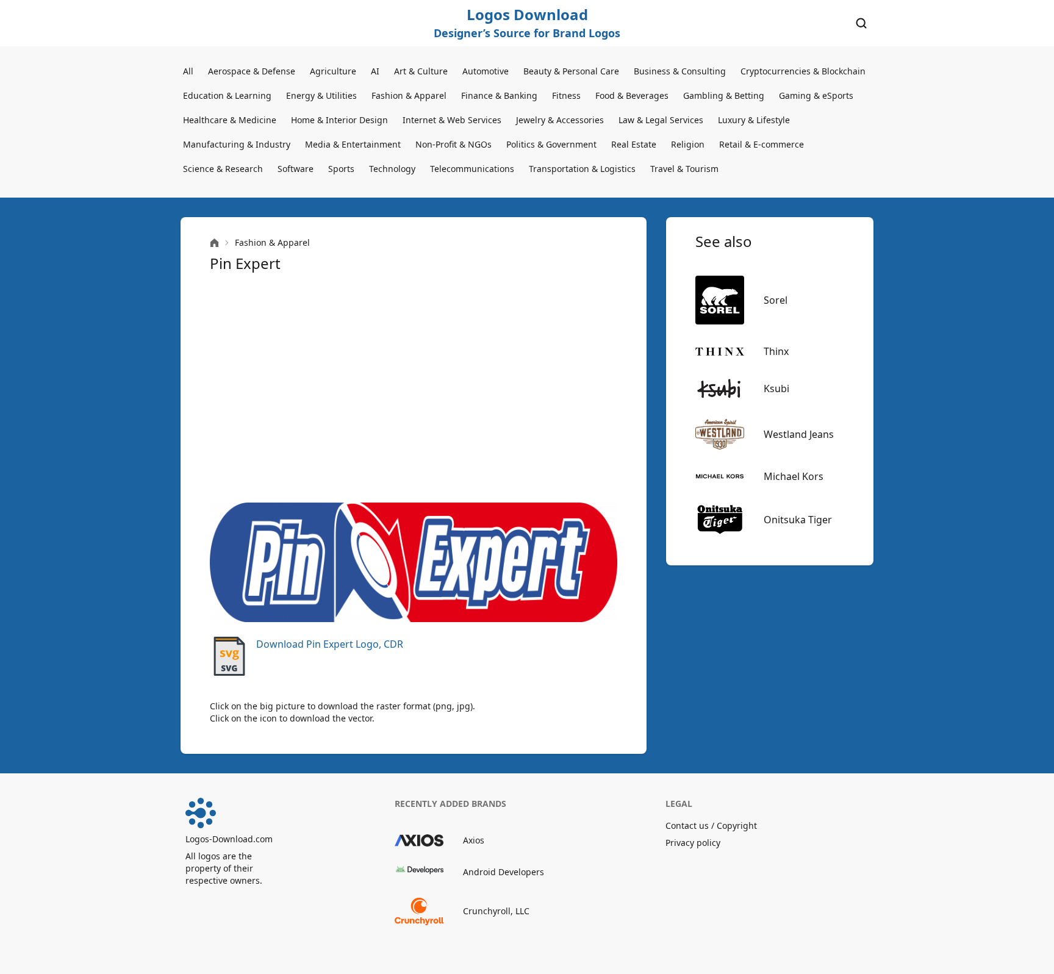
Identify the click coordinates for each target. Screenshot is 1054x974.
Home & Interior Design (339, 120)
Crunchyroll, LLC (496, 911)
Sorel (775, 300)
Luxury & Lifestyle (754, 120)
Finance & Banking (499, 95)
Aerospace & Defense (251, 71)
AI (375, 71)
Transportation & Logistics (582, 168)
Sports (341, 168)
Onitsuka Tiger (798, 519)
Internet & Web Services (452, 120)
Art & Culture (421, 71)
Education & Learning (227, 95)
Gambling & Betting (723, 95)
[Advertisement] (413, 388)
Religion (687, 144)
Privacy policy (692, 842)
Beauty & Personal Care (571, 71)
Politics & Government (551, 144)
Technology (392, 168)
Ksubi (776, 388)
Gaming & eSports (816, 95)
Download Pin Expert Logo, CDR (329, 644)
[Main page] (214, 243)
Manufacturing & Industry (236, 144)
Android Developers (503, 872)
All (188, 71)
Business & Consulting (680, 71)
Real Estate (633, 144)
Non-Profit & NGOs (453, 144)
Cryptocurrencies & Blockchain (803, 71)
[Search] (861, 23)
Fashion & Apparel (408, 95)
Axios (473, 840)
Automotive (485, 71)
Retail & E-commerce (761, 144)
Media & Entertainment (353, 144)
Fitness (566, 95)
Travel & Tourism (684, 168)
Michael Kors (793, 476)
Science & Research (223, 168)
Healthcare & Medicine (229, 120)
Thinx (776, 351)
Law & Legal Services (660, 120)
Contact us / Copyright (711, 825)
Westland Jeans (799, 434)
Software (296, 168)
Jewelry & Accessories (560, 120)
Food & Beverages (632, 95)
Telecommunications (472, 168)
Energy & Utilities (321, 95)
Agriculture (333, 71)
